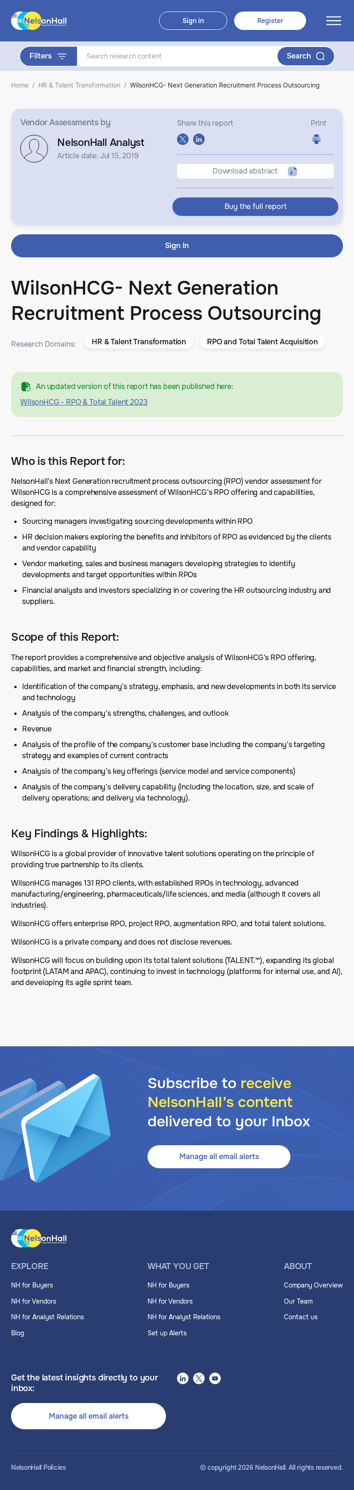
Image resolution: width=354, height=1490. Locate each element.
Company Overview (313, 1285)
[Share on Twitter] (183, 139)
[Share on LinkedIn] (199, 139)
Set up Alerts (167, 1333)
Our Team (298, 1301)
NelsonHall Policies (38, 1468)
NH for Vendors (33, 1301)
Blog (17, 1333)
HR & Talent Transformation (79, 85)
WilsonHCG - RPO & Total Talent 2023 (84, 402)
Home (20, 85)
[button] (139, 341)
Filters (41, 56)
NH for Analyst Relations (47, 1317)
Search (299, 56)
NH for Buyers (32, 1285)
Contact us (301, 1317)
